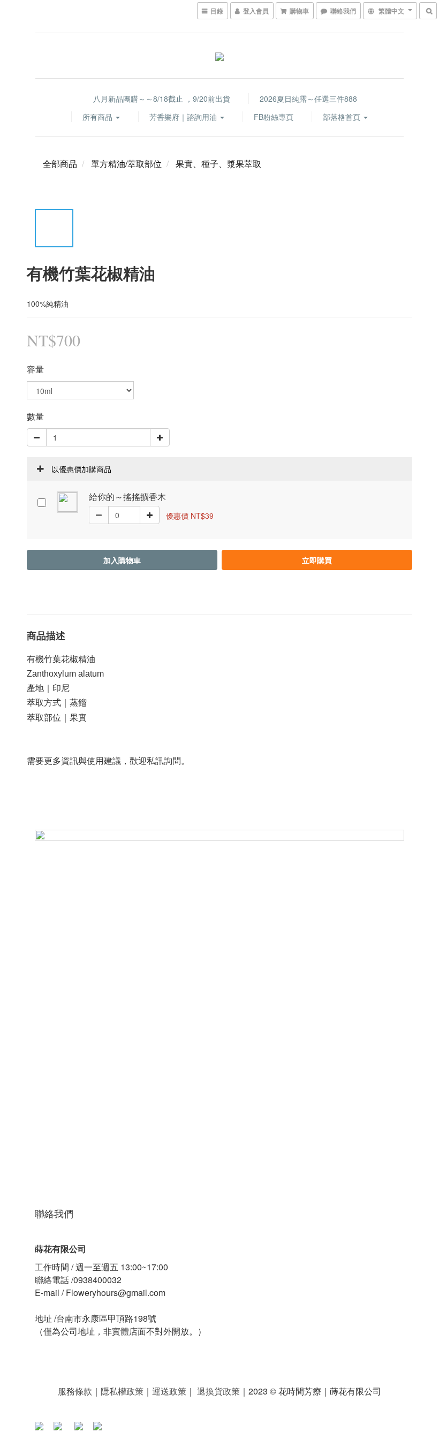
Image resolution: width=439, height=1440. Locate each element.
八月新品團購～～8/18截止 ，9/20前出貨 (161, 98)
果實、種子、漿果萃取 (218, 163)
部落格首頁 (342, 116)
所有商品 (98, 116)
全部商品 (60, 163)
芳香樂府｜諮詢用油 (184, 116)
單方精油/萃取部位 (126, 163)
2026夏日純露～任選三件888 (308, 98)
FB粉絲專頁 (273, 116)
